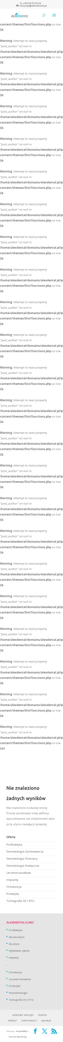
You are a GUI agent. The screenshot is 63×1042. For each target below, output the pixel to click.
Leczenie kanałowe (18, 873)
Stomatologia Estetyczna (22, 866)
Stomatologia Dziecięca (22, 858)
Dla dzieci (14, 944)
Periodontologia (18, 992)
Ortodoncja (14, 887)
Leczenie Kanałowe (20, 979)
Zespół (42, 1015)
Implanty (12, 880)
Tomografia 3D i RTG (20, 901)
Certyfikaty (29, 1020)
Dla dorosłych (17, 937)
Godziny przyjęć (23, 1015)
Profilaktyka (14, 844)
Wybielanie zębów (19, 950)
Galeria (46, 1020)
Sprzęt (12, 1020)
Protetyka (12, 894)
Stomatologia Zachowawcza (25, 851)
